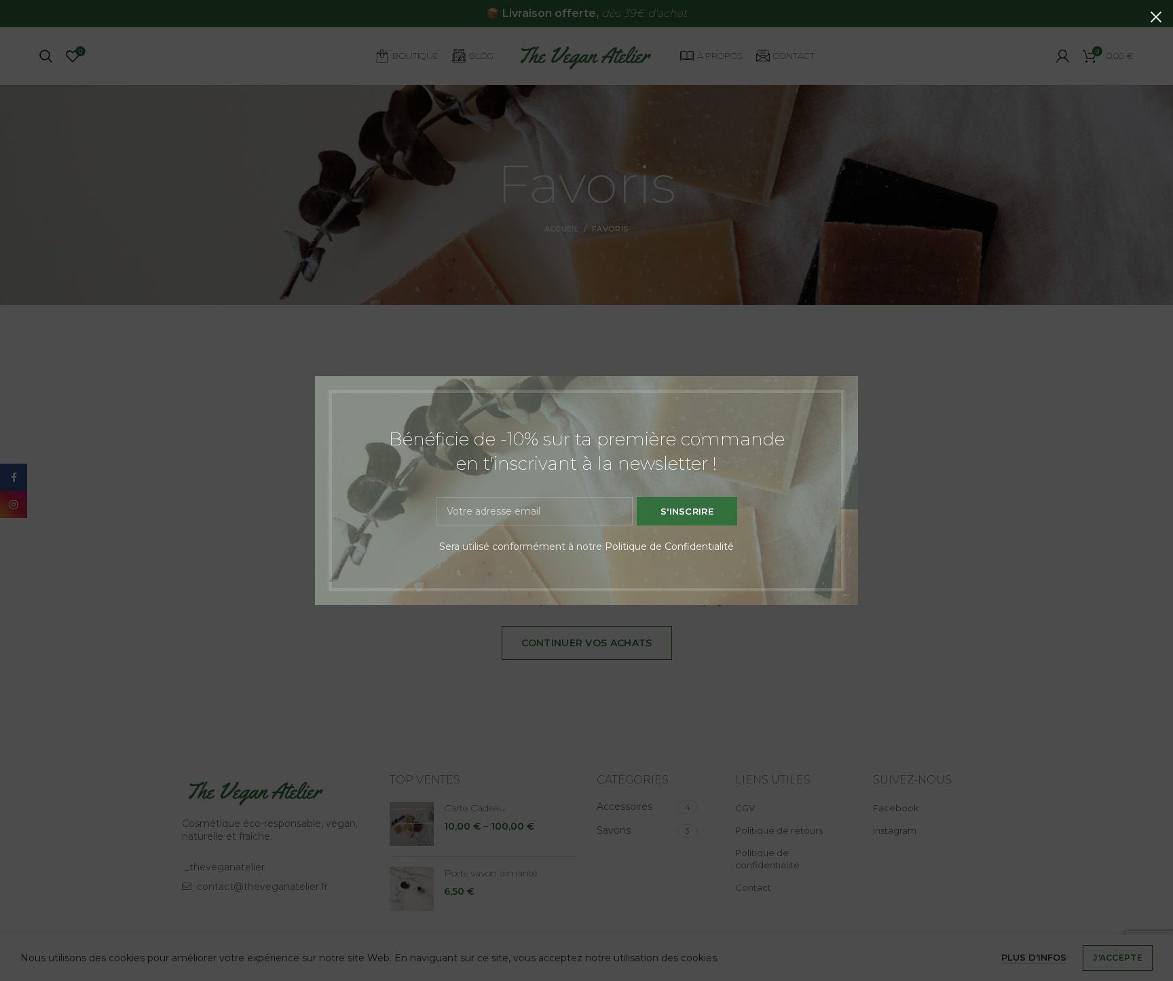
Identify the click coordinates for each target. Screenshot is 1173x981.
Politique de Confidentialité (669, 546)
